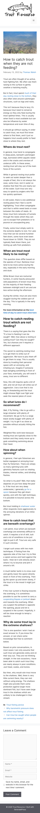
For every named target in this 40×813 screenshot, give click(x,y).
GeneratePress (20, 809)
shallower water (28, 506)
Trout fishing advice (15, 705)
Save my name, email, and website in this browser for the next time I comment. (19, 785)
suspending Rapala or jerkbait (16, 599)
